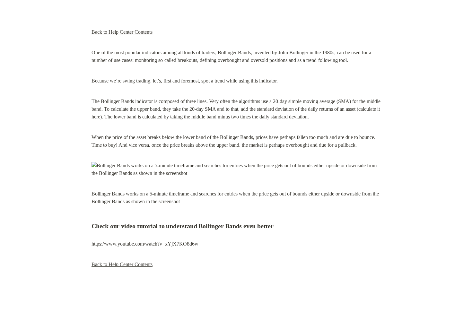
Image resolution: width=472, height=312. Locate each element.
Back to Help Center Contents (122, 32)
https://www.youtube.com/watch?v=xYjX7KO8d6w (145, 244)
